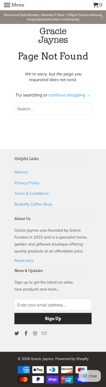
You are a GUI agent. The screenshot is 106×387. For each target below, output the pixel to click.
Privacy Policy (26, 182)
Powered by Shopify (72, 358)
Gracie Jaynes (42, 358)
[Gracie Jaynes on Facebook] (26, 333)
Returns (21, 172)
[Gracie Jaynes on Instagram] (36, 333)
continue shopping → (69, 95)
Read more (24, 260)
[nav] (14, 5)
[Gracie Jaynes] (53, 37)
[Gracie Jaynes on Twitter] (17, 333)
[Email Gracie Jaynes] (45, 333)
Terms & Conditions (31, 193)
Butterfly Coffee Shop (33, 204)
